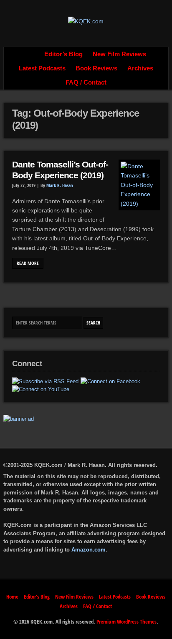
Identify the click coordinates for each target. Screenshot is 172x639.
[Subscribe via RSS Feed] (45, 381)
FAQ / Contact (86, 82)
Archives (140, 68)
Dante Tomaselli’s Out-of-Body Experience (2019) (60, 170)
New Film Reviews (119, 54)
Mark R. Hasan (59, 185)
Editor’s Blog (63, 54)
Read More (28, 263)
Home (30, 54)
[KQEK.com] (86, 21)
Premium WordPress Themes (126, 621)
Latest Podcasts (42, 68)
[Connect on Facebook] (110, 381)
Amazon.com (88, 550)
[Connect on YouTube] (40, 389)
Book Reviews (96, 68)
